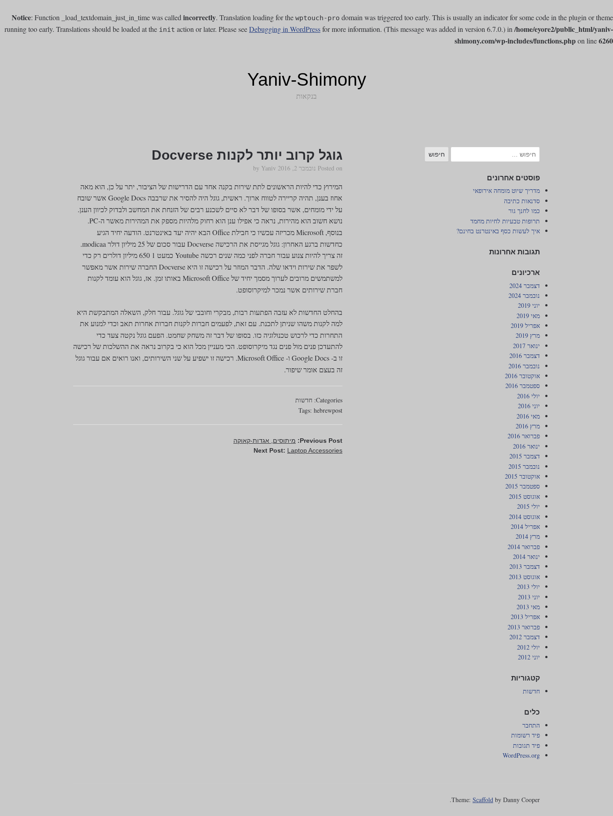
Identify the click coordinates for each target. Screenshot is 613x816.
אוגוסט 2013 (524, 576)
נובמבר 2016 (524, 366)
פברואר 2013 (524, 627)
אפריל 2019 (525, 325)
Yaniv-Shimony (306, 79)
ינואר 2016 (526, 446)
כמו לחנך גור (524, 210)
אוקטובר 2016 (522, 375)
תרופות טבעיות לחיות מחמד (505, 221)
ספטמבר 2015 (522, 486)
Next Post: (298, 450)
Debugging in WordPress (284, 29)
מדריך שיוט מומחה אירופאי (506, 190)
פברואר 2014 (524, 546)
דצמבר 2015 (524, 456)
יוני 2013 (529, 597)
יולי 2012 (528, 647)
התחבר (531, 725)
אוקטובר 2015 (522, 476)
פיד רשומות (525, 735)
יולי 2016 (528, 396)
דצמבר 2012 (524, 637)
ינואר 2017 (526, 345)
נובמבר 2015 (524, 466)
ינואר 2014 (526, 556)
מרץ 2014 (528, 536)
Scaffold (483, 799)
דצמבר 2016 (524, 355)
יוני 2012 (529, 657)
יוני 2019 (529, 305)
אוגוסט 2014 (524, 516)
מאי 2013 (528, 606)
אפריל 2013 (525, 616)
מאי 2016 (528, 416)
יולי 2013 (528, 586)
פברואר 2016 (524, 436)
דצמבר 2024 (524, 285)
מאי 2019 (528, 315)
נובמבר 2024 (524, 295)
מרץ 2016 (528, 426)
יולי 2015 (528, 506)
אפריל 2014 (525, 526)
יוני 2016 (529, 405)
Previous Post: (287, 440)
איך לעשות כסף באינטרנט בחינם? (498, 231)
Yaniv (268, 168)
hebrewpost (328, 410)
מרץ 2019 (528, 335)
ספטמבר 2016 (522, 385)
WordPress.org (521, 755)
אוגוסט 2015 (524, 496)
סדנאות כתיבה (522, 200)
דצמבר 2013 (524, 566)
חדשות (303, 400)
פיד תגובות (526, 745)
